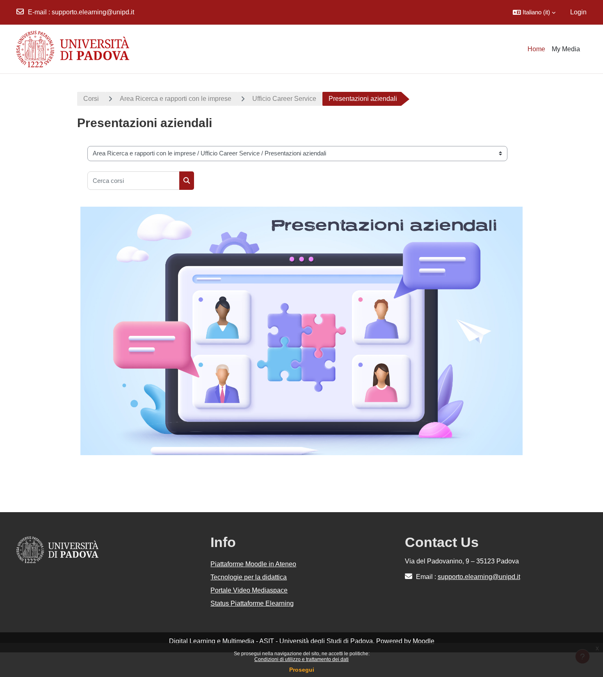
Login (578, 12)
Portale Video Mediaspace (249, 590)
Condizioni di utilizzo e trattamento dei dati (301, 659)
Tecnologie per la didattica (248, 577)
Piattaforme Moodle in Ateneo (253, 564)
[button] (534, 12)
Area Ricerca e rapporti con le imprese (175, 98)
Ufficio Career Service (284, 98)
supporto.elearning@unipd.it (93, 12)
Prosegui (301, 669)
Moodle (423, 641)
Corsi (91, 98)
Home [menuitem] (536, 49)
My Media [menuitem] (566, 49)
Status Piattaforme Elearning (252, 603)
